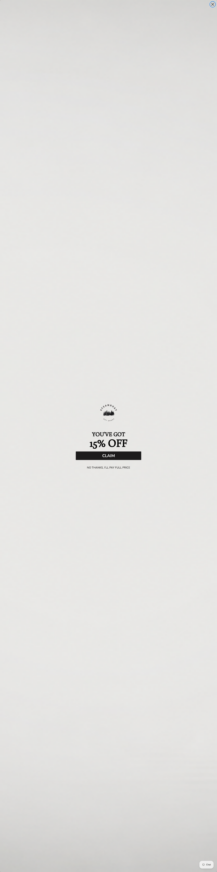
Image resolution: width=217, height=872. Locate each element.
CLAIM (108, 455)
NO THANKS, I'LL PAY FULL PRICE (108, 467)
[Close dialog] (213, 4)
